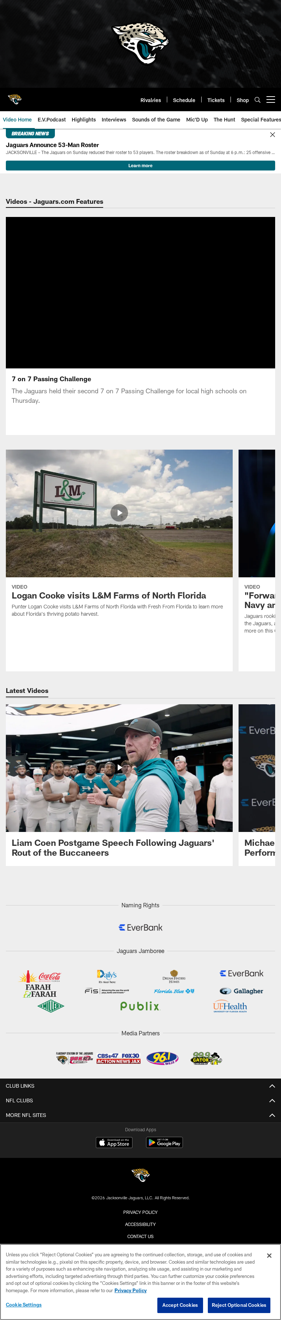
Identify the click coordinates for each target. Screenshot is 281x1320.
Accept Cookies (180, 1305)
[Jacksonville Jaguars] (140, 1176)
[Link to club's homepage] (14, 96)
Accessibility (140, 1224)
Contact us (140, 1236)
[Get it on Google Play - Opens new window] (164, 1146)
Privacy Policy (140, 1212)
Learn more (140, 165)
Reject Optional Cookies (239, 1305)
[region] (140, 1282)
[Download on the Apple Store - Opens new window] (114, 1143)
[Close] (272, 135)
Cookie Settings (24, 1305)
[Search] (258, 100)
